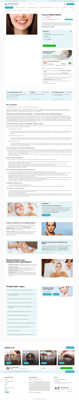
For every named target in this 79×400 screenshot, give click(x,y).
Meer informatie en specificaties (48, 26)
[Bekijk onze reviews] (63, 389)
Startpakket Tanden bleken (53, 61)
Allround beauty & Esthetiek (17, 10)
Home (6, 10)
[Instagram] (8, 392)
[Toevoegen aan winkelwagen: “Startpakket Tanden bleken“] (70, 63)
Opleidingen (9, 10)
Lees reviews (60, 68)
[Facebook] (5, 392)
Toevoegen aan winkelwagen (49, 45)
